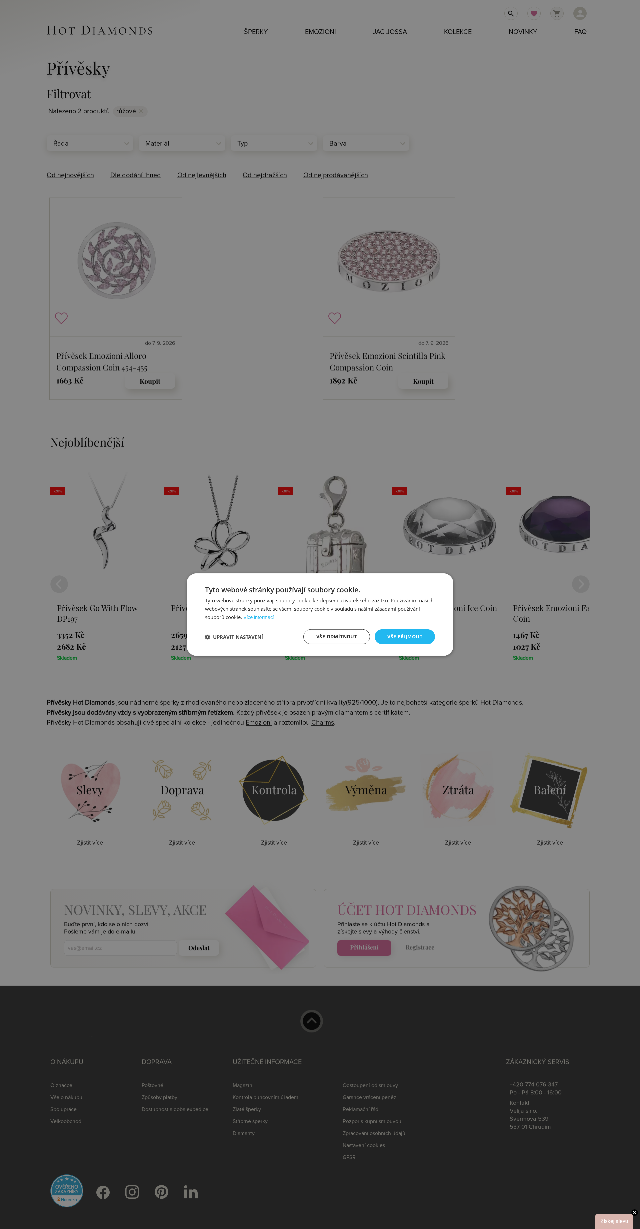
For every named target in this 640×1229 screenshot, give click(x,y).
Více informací (258, 617)
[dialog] (320, 614)
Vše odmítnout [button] (336, 636)
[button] (234, 636)
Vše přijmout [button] (404, 636)
